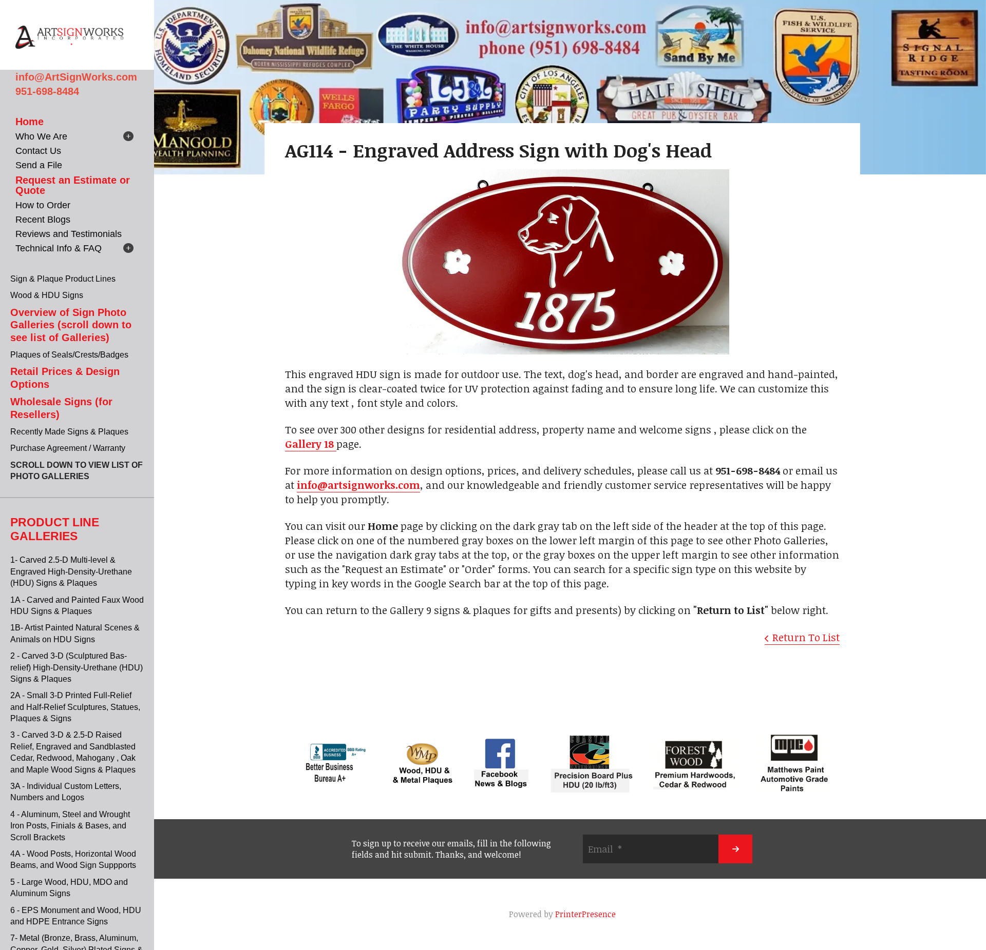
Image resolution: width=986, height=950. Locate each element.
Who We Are (41, 136)
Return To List (806, 637)
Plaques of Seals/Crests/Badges (69, 354)
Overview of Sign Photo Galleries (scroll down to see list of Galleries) (70, 325)
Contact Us (38, 151)
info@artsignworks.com (358, 485)
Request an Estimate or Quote (72, 185)
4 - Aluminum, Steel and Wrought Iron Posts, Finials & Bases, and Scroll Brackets (70, 826)
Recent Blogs (42, 219)
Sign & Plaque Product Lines (63, 278)
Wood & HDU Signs (46, 295)
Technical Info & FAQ (58, 248)
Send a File (38, 165)
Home (29, 121)
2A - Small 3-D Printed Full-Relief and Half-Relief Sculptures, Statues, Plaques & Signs (75, 707)
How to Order (42, 205)
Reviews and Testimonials (68, 234)
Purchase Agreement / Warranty (67, 448)
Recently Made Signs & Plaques (69, 431)
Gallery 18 (310, 444)
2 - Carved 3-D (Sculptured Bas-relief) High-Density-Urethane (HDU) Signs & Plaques (76, 667)
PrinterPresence (585, 914)
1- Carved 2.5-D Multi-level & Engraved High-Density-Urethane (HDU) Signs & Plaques (71, 571)
